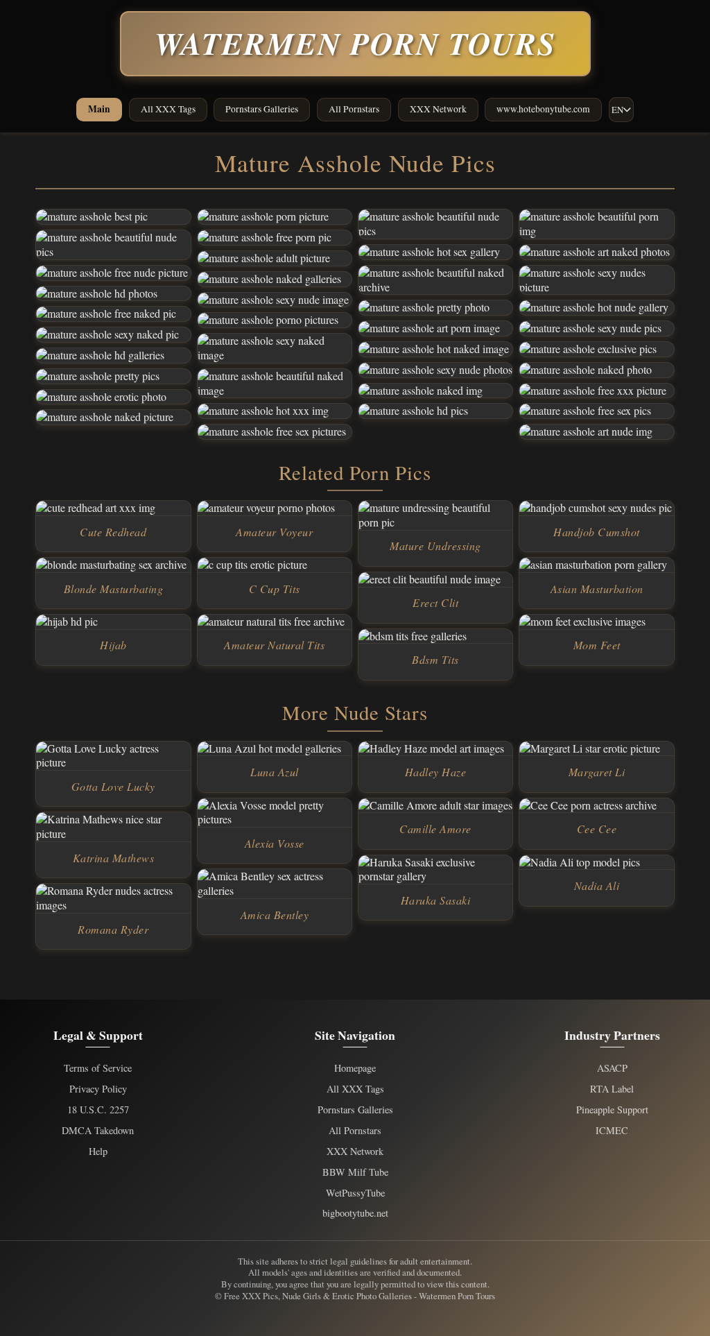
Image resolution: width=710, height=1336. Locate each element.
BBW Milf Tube (355, 1172)
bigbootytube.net (355, 1213)
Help (98, 1151)
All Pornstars (354, 109)
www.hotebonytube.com (543, 109)
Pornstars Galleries (261, 109)
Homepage (355, 1068)
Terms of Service (98, 1068)
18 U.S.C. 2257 (98, 1110)
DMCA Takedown (98, 1130)
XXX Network (438, 109)
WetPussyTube (355, 1193)
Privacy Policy (98, 1089)
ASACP (612, 1068)
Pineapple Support (612, 1110)
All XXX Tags (168, 109)
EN (617, 109)
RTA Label (612, 1089)
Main (99, 109)
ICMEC (612, 1130)
